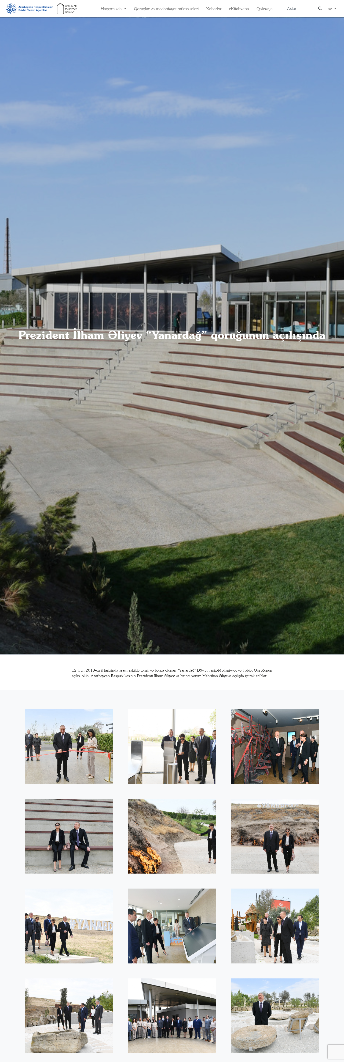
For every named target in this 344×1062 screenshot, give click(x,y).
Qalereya (264, 8)
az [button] (330, 8)
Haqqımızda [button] (112, 8)
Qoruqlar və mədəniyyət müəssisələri (166, 8)
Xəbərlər (213, 8)
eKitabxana (239, 8)
